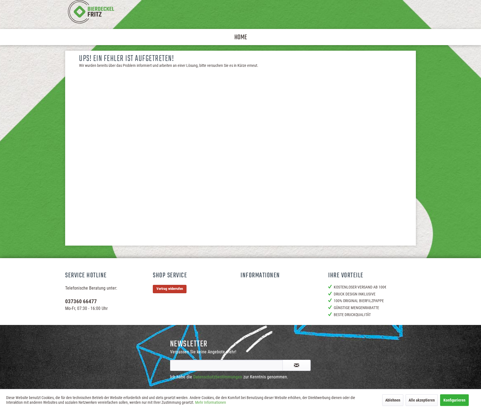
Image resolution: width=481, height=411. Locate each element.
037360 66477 (81, 301)
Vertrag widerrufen (169, 289)
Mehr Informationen (210, 402)
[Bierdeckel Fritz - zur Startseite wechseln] (91, 11)
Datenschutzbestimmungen (217, 377)
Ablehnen (392, 400)
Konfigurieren (454, 400)
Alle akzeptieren (422, 400)
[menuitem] (240, 37)
